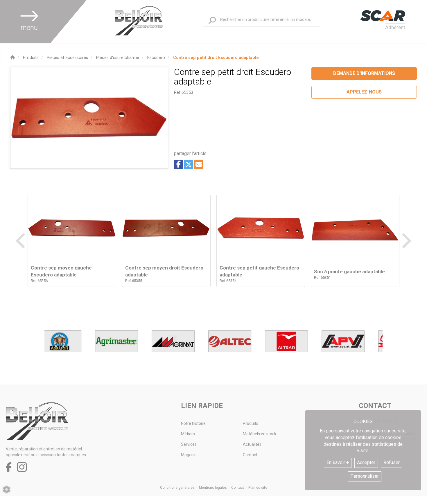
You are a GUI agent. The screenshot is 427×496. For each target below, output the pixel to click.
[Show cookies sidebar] (6, 489)
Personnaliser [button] (364, 476)
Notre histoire (193, 423)
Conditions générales (177, 488)
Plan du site (257, 488)
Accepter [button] (366, 462)
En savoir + (337, 462)
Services (189, 444)
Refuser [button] (391, 462)
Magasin (189, 454)
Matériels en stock (259, 434)
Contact (250, 454)
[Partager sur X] (188, 164)
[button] (216, 57)
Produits (250, 423)
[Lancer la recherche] (212, 20)
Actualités (252, 444)
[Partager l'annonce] (198, 164)
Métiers (188, 434)
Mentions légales (213, 488)
